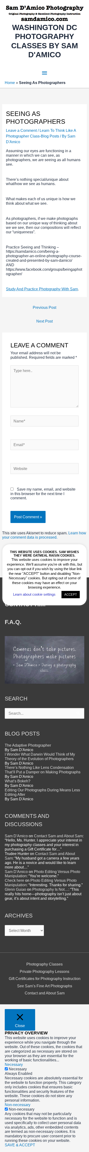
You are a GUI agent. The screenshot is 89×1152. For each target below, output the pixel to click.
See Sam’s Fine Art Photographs (44, 986)
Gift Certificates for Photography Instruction (44, 978)
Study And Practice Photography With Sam (42, 289)
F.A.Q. (13, 622)
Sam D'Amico (16, 836)
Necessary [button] (14, 1064)
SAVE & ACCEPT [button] (20, 1145)
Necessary (18, 1069)
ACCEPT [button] (70, 594)
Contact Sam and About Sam (58, 836)
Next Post (44, 321)
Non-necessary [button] (17, 1105)
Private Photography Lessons (44, 971)
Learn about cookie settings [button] (34, 594)
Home (10, 82)
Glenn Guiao (15, 889)
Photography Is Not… (50, 889)
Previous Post (44, 307)
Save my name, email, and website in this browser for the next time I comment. (42, 493)
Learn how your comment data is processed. (44, 535)
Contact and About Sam (45, 993)
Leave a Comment (21, 130)
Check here (14, 880)
